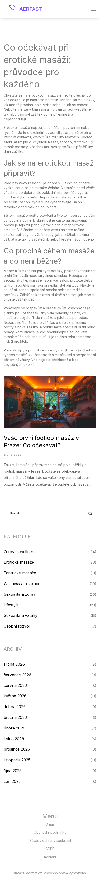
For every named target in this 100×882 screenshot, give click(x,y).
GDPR (50, 849)
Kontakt (50, 857)
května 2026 (15, 695)
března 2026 (15, 717)
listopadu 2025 (17, 759)
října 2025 (13, 770)
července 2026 (17, 674)
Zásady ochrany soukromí (50, 840)
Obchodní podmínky (50, 832)
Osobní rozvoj (17, 626)
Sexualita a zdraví (20, 594)
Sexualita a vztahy (20, 615)
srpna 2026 (14, 664)
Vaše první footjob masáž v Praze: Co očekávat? (41, 441)
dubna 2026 (15, 706)
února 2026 (14, 728)
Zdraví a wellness (20, 551)
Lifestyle (11, 605)
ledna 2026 (14, 738)
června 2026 (15, 685)
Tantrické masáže (20, 572)
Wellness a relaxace (22, 583)
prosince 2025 (17, 749)
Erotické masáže (19, 562)
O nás (50, 824)
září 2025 (12, 781)
